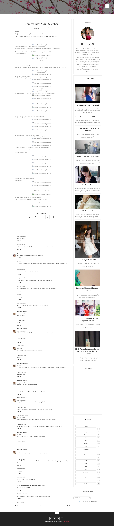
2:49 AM (19, 257)
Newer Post (15, 506)
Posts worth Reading (36, 34)
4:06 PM (19, 282)
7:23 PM (19, 274)
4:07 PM (19, 291)
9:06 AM (19, 482)
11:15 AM (19, 359)
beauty (85, 455)
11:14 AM (19, 325)
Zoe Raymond (67, 521)
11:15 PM (19, 241)
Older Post (69, 506)
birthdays (86, 457)
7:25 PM (19, 299)
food (86, 469)
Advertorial (86, 429)
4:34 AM (19, 473)
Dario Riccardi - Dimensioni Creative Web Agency (29, 485)
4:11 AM (19, 266)
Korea (86, 440)
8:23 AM (19, 498)
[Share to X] (30, 217)
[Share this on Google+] (36, 217)
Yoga (86, 452)
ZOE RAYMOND (21, 311)
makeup (85, 475)
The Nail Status (86, 449)
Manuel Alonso (21, 494)
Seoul (86, 446)
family (86, 463)
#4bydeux (86, 426)
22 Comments (44, 28)
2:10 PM (19, 308)
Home (41, 506)
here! (89, 69)
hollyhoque (85, 472)
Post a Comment (19, 502)
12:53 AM (19, 249)
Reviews (85, 443)
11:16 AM (19, 411)
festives (52, 28)
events (85, 460)
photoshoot (85, 480)
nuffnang (86, 478)
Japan (85, 437)
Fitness (85, 434)
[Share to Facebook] (53, 217)
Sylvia (18, 253)
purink (55, 28)
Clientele (92, 506)
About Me (84, 506)
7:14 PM (19, 490)
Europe (85, 432)
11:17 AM (19, 446)
